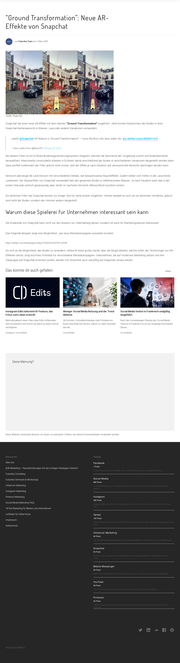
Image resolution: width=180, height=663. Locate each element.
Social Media (21, 333)
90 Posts (97, 536)
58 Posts (97, 585)
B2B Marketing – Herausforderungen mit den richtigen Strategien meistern (42, 468)
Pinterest (98, 597)
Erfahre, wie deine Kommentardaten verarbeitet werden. (92, 434)
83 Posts (97, 551)
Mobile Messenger (103, 566)
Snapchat (98, 548)
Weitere (168, 271)
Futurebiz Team (25, 41)
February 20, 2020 (52, 148)
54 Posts (97, 601)
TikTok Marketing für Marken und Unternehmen (28, 508)
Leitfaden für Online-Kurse (18, 514)
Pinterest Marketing (15, 497)
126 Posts (97, 518)
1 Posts (96, 466)
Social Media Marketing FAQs (20, 502)
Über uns (10, 462)
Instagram (10, 333)
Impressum (11, 520)
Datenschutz (12, 525)
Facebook (99, 463)
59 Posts (97, 569)
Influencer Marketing (16, 485)
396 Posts (97, 500)
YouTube (98, 581)
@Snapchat (26, 138)
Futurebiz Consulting (15, 474)
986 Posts (97, 482)
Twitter (97, 514)
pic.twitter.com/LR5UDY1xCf (140, 138)
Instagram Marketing (16, 491)
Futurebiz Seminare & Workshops (22, 479)
